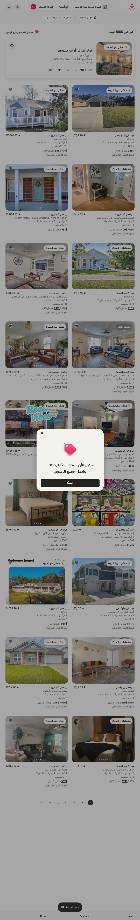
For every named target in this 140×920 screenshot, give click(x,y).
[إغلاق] (42, 433)
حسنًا (70, 482)
